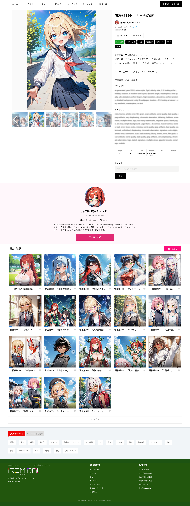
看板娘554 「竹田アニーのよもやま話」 (59, 411)
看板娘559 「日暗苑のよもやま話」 (59, 370)
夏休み (47, 451)
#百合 (141, 42)
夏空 (22, 442)
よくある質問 (144, 470)
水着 (130, 442)
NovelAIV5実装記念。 (23, 289)
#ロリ (169, 42)
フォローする (95, 237)
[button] (20, 119)
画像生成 (103, 4)
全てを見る (172, 249)
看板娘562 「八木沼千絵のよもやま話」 (93, 330)
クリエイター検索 (96, 488)
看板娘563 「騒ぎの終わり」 (59, 330)
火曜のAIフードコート (71, 442)
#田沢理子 (119, 42)
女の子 (42, 442)
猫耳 (31, 442)
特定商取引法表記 (145, 481)
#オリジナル (131, 42)
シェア (139, 36)
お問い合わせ (144, 484)
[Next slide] (108, 119)
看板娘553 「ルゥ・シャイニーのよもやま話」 (93, 411)
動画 (11, 451)
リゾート (54, 442)
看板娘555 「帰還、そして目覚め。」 (24, 411)
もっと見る (95, 419)
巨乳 (36, 451)
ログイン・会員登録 (171, 4)
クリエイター (88, 4)
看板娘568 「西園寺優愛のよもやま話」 (59, 289)
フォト (44, 4)
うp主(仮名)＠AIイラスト (129, 22)
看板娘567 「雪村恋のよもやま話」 (93, 289)
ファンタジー (155, 442)
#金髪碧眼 (149, 42)
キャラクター (74, 4)
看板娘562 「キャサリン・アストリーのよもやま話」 (128, 330)
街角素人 (141, 442)
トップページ (95, 470)
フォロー (93, 220)
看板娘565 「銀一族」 (163, 289)
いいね (123, 36)
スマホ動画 (89, 442)
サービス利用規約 (145, 473)
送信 (120, 176)
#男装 (118, 47)
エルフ (119, 442)
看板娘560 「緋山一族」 (24, 370)
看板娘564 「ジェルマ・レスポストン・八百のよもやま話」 (24, 330)
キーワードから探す (35, 434)
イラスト (29, 4)
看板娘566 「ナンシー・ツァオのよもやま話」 (128, 289)
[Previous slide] (15, 119)
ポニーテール (24, 451)
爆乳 (57, 451)
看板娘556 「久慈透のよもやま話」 (163, 370)
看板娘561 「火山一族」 (163, 330)
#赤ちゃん (160, 42)
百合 (168, 442)
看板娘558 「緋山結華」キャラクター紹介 (93, 370)
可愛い (12, 442)
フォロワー (105, 220)
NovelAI (134, 27)
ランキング (59, 4)
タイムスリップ (70, 451)
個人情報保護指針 (145, 477)
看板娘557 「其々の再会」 (128, 370)
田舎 (109, 442)
